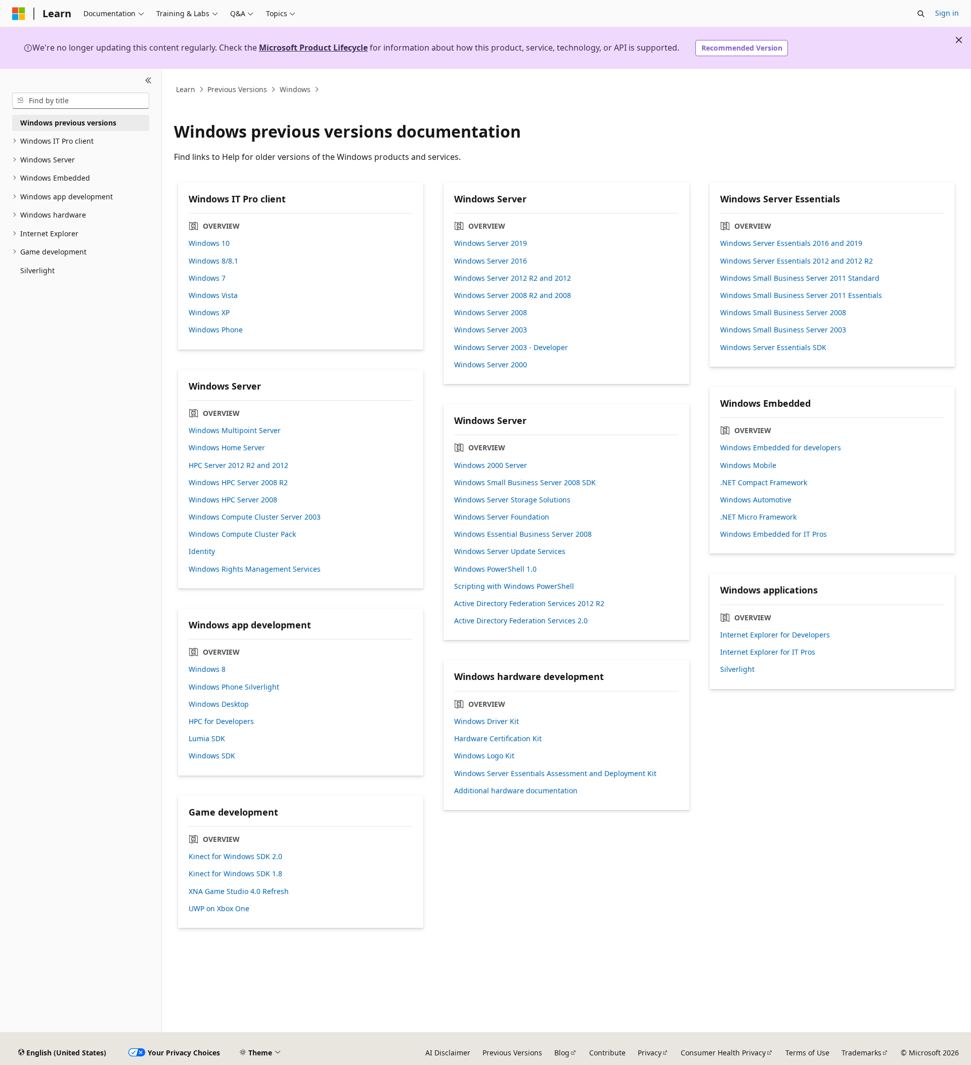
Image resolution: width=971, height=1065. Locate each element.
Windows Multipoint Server (235, 430)
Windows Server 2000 (490, 364)
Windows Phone (216, 329)
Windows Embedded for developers (780, 447)
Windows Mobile (748, 465)
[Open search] (921, 14)
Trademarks (861, 1052)
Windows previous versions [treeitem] (68, 122)
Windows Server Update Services (509, 551)
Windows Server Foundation (501, 517)
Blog (561, 1052)
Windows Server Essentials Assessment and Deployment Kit (555, 773)
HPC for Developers (221, 721)
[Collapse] (148, 81)
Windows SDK (212, 755)
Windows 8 (207, 669)
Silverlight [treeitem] (37, 270)
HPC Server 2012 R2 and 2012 (238, 465)
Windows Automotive (755, 499)
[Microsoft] (18, 13)
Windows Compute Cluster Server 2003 (255, 517)
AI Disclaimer (447, 1052)
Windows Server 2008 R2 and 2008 (512, 295)
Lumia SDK (207, 738)
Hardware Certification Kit (498, 738)
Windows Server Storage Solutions (512, 499)
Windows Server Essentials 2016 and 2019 (791, 243)
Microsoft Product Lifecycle (313, 47)
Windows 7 (207, 278)
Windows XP (209, 312)
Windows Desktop (219, 704)
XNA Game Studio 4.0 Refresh (239, 891)
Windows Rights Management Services (255, 569)
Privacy (649, 1052)
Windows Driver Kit (486, 721)
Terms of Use (807, 1052)
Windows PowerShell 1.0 (495, 569)
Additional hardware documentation (516, 790)
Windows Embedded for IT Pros (773, 534)
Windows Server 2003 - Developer (511, 347)
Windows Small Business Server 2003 (783, 329)
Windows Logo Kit (484, 755)
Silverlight (737, 669)
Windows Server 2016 (490, 261)
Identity (202, 551)
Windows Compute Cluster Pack (242, 534)
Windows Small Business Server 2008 (783, 312)
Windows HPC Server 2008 (233, 499)
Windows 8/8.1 (213, 261)
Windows (295, 89)
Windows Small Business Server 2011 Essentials (801, 295)
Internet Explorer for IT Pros (767, 652)
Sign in (947, 13)
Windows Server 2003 (490, 329)
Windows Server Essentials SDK (773, 347)
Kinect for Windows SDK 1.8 (235, 873)
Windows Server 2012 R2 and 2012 (512, 278)
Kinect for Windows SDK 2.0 (235, 856)
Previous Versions (237, 89)
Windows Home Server (227, 447)
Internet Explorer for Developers (775, 635)
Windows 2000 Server (490, 465)
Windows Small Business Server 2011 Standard (799, 278)
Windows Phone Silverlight (234, 687)
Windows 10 (209, 243)
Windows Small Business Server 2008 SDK (525, 482)
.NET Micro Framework (758, 517)
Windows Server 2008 (490, 312)
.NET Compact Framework (763, 482)
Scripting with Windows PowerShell (514, 586)
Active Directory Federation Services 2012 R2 (529, 603)
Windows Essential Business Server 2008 (523, 534)
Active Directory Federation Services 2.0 (521, 620)
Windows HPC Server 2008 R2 (238, 482)
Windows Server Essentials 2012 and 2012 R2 (796, 261)
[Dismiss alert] (959, 40)
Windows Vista (213, 295)
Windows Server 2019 (490, 243)
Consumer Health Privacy (723, 1052)
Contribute (607, 1052)
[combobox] (80, 101)
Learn (185, 89)
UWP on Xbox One (219, 908)
